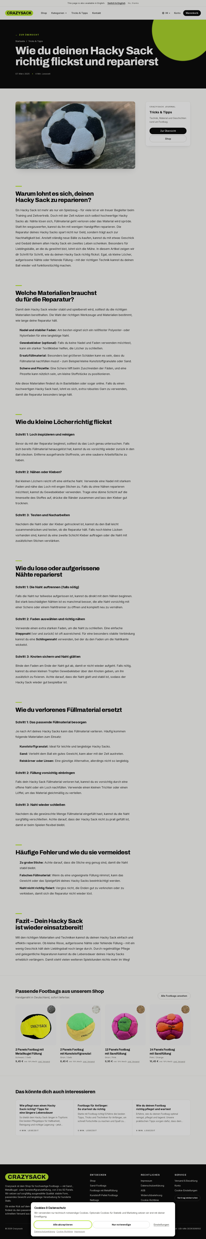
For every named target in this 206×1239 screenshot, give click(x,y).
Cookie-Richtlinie (64, 1231)
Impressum (79, 1231)
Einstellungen (161, 1224)
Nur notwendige (121, 1224)
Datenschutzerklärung (44, 1231)
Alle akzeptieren (63, 1224)
